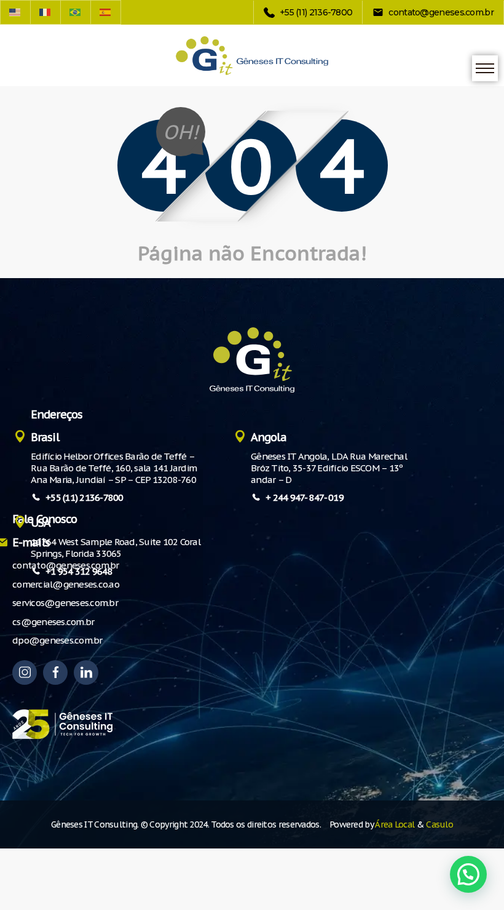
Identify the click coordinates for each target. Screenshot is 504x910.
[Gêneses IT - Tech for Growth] (252, 55)
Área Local (394, 824)
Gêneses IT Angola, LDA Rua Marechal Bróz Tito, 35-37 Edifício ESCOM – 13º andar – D (329, 467)
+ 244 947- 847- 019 (305, 497)
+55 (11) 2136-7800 (84, 497)
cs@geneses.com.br (53, 622)
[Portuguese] (76, 12)
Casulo (439, 824)
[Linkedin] (86, 672)
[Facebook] (55, 672)
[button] (468, 874)
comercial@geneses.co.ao (65, 584)
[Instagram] (24, 672)
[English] (15, 12)
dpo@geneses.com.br (57, 640)
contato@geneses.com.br (65, 565)
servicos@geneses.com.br (65, 603)
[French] (46, 12)
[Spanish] (106, 12)
